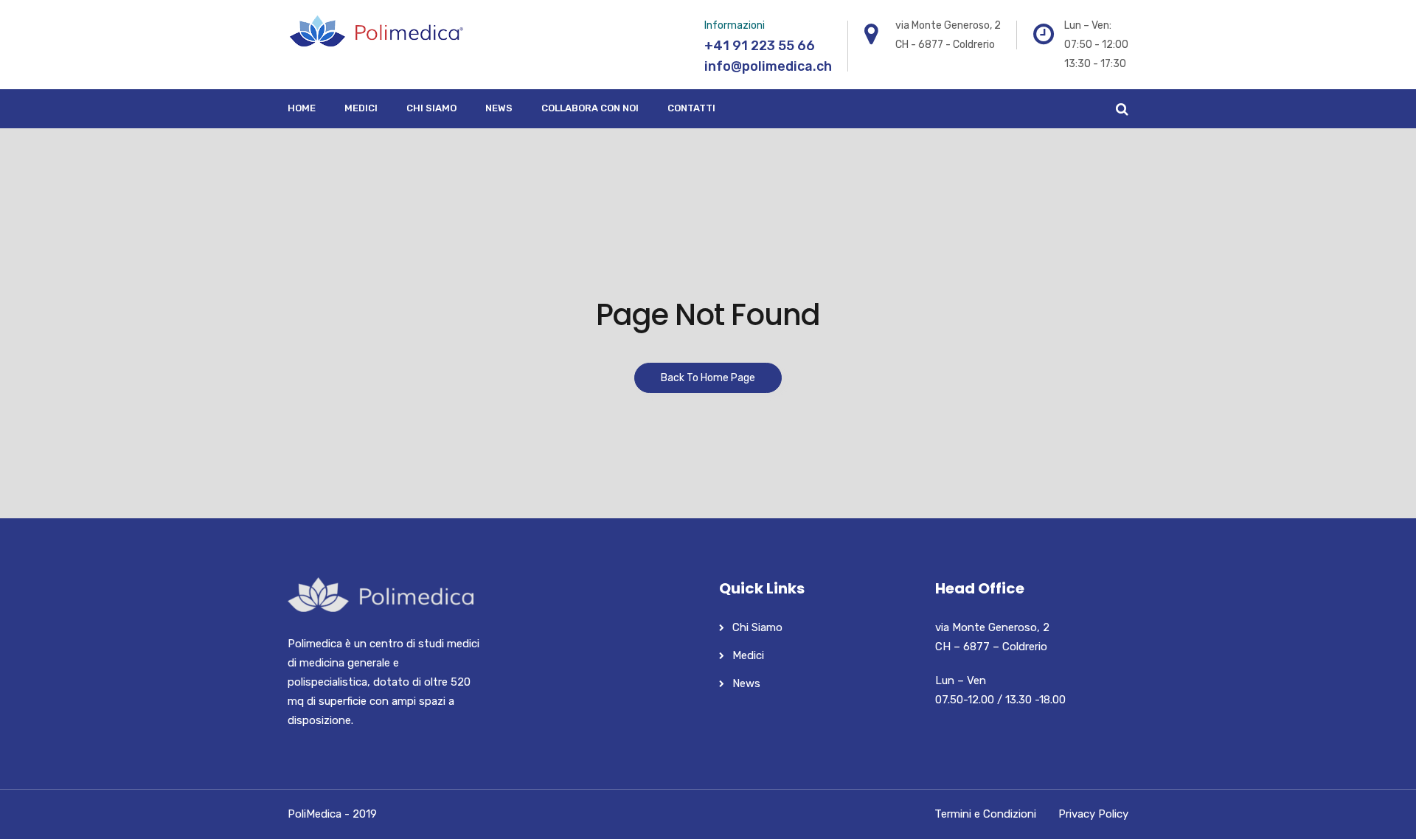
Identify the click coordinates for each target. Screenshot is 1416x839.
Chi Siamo (431, 108)
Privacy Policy (1093, 814)
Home (302, 108)
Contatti (691, 108)
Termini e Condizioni (985, 814)
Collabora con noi (590, 108)
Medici (361, 108)
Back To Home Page (708, 378)
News (499, 108)
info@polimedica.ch (768, 66)
